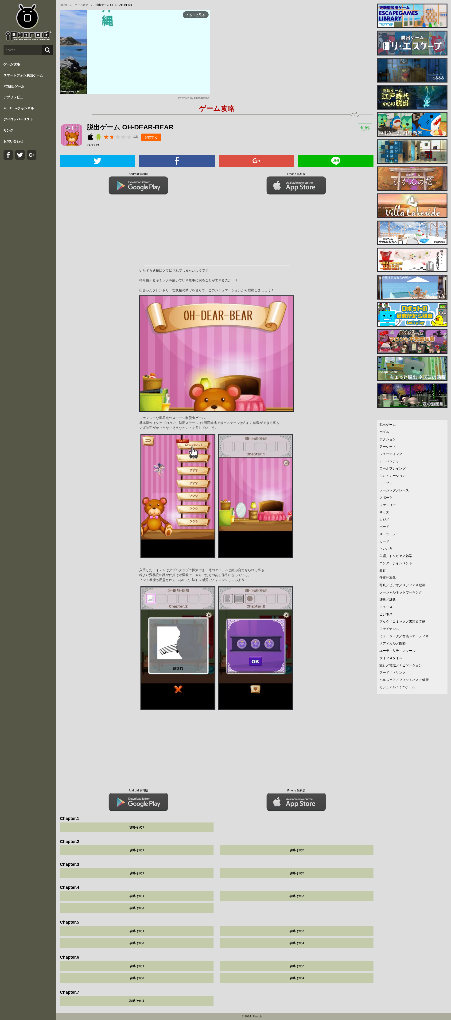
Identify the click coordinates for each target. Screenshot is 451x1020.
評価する (151, 137)
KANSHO (93, 145)
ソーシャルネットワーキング (400, 592)
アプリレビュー (15, 97)
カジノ (384, 519)
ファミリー (387, 505)
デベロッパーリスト (18, 119)
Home (64, 5)
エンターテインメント (395, 563)
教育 (382, 570)
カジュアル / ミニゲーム (397, 687)
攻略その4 (296, 943)
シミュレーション (392, 476)
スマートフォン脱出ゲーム (23, 75)
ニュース (386, 607)
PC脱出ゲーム (14, 86)
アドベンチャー (390, 461)
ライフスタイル (390, 658)
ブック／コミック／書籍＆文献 (402, 621)
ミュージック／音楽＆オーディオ (404, 636)
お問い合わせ (13, 141)
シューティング (390, 454)
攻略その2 (296, 850)
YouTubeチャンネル (19, 108)
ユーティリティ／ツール (397, 650)
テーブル (386, 483)
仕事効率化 (387, 578)
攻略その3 (136, 908)
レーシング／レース (394, 490)
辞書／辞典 (387, 599)
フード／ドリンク (392, 672)
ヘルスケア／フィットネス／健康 (404, 680)
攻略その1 (136, 827)
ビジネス (386, 614)
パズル (384, 432)
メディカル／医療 (392, 643)
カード (384, 541)
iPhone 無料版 (296, 174)
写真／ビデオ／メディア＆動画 (402, 585)
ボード (384, 527)
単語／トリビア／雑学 (395, 556)
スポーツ (386, 497)
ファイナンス (389, 629)
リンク (8, 130)
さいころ (386, 548)
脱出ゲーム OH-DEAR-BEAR (113, 5)
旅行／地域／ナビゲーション (400, 665)
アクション (387, 439)
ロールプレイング (392, 468)
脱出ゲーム (387, 425)
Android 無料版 (138, 174)
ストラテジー (389, 534)
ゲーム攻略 (12, 64)
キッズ (384, 512)
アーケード (387, 446)
